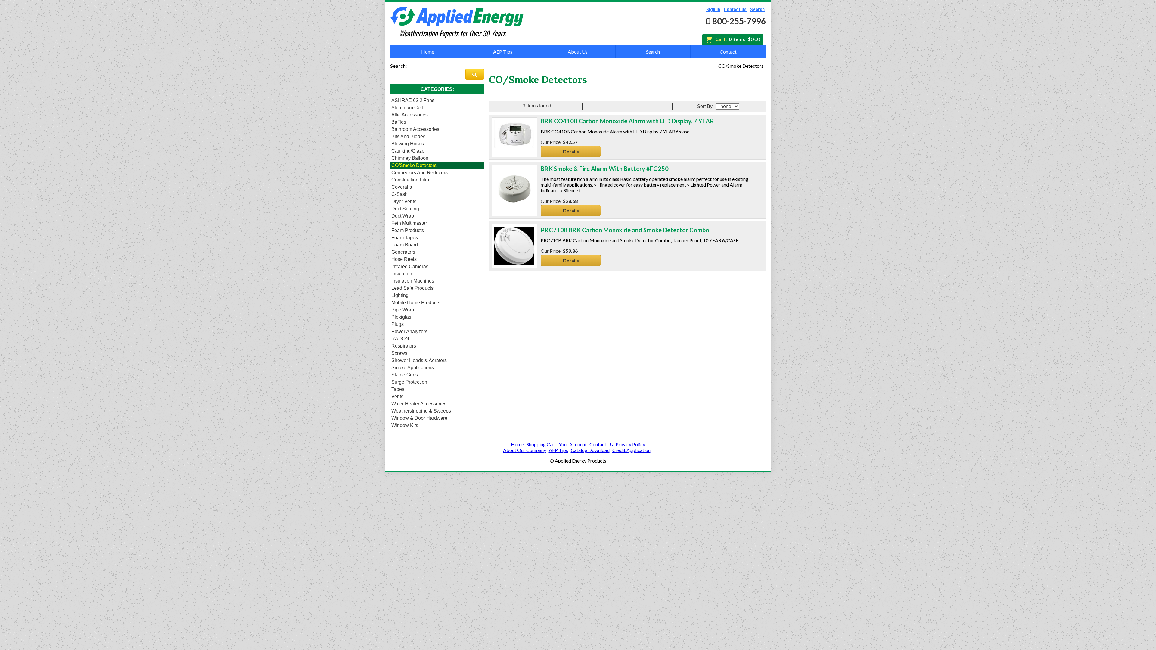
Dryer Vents (403, 201)
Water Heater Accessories (418, 403)
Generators (403, 252)
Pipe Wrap (402, 309)
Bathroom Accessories (415, 129)
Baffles (398, 122)
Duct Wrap (402, 215)
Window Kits (404, 425)
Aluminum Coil (407, 107)
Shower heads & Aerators (419, 360)
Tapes (397, 389)
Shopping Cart (541, 444)
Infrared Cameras (409, 266)
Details (571, 151)
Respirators (403, 345)
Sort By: (706, 106)
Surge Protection (409, 382)
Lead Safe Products (412, 288)
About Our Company (524, 450)
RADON (400, 338)
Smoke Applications (412, 367)
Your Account (573, 444)
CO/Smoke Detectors (414, 165)
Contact (728, 51)
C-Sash (399, 194)
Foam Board (404, 244)
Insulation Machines (412, 280)
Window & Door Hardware (419, 418)
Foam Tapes (404, 237)
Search (757, 9)
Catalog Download (590, 450)
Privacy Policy (630, 444)
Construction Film (410, 179)
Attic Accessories (409, 114)
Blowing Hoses (407, 143)
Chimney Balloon (409, 158)
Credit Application (631, 450)
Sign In (713, 9)
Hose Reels (404, 259)
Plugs (397, 324)
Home (427, 51)
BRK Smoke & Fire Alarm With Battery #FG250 (605, 168)
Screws (399, 353)
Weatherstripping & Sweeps (421, 410)
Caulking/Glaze (407, 150)
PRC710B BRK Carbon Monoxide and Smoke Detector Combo (625, 230)
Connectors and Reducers (419, 172)
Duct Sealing (405, 208)
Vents (397, 396)
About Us (578, 51)
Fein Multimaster (409, 223)
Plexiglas (401, 317)
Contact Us (735, 9)
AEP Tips (502, 51)
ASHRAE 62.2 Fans (412, 100)
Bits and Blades (408, 136)
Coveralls (401, 187)
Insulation (401, 273)
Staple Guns (404, 374)
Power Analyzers (409, 331)
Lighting (400, 295)
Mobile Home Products (415, 302)
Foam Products (407, 230)
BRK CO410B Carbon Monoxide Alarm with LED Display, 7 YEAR (627, 121)
